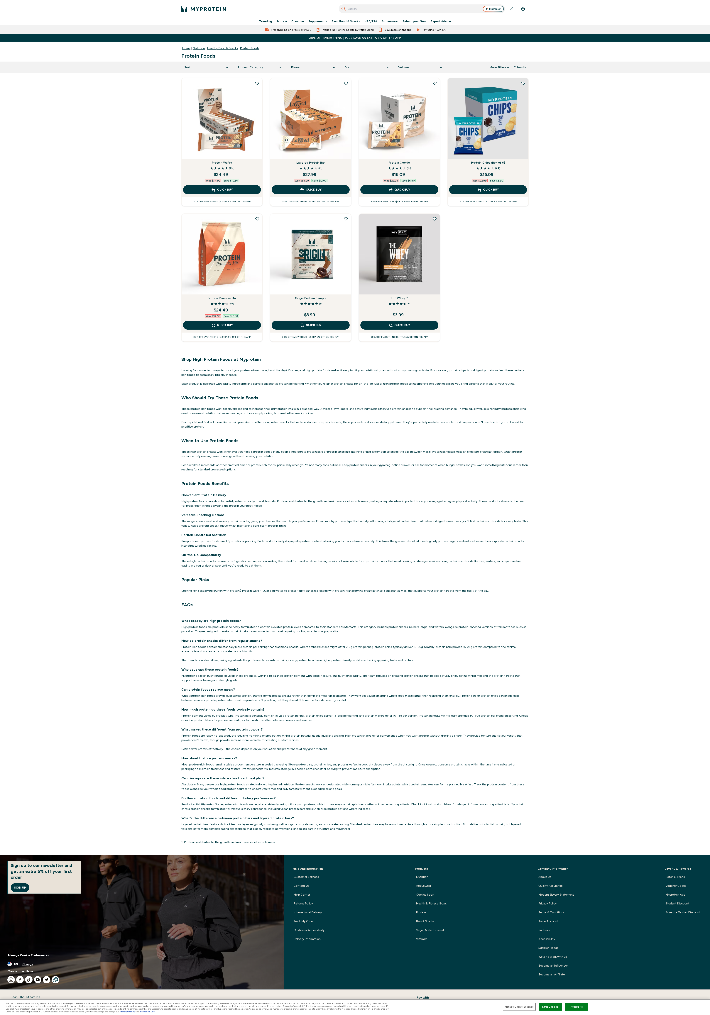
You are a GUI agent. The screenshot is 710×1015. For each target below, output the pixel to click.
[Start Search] (343, 8)
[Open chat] (55, 979)
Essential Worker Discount (682, 912)
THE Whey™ (399, 298)
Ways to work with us (552, 956)
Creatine (297, 21)
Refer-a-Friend (675, 876)
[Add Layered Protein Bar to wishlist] (346, 83)
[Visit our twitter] (46, 979)
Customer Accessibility (309, 930)
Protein (281, 21)
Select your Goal (414, 21)
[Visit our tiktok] (29, 979)
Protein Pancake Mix (222, 298)
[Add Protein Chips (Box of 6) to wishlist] (523, 83)
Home (186, 48)
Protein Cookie (399, 162)
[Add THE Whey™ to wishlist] (434, 219)
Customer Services (306, 876)
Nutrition (199, 48)
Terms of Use (147, 1011)
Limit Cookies (550, 1006)
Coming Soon (425, 894)
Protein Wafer (222, 162)
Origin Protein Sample (310, 298)
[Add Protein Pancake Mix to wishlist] (257, 219)
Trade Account (548, 921)
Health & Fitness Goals (431, 903)
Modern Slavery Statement (556, 894)
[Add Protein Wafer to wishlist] (257, 83)
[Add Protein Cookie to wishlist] (434, 83)
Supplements (317, 21)
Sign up (20, 887)
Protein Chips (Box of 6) (488, 162)
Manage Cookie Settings (519, 1006)
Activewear (390, 21)
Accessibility (546, 939)
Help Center (302, 894)
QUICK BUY (225, 189)
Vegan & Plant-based (430, 930)
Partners (544, 930)
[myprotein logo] (203, 9)
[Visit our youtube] (37, 979)
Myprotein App (675, 894)
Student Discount (677, 903)
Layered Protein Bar (310, 162)
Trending (265, 21)
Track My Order (304, 921)
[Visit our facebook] (20, 979)
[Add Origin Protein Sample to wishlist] (346, 219)
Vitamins (421, 939)
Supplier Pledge (548, 947)
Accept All (577, 1006)
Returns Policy (303, 903)
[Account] (512, 8)
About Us (544, 876)
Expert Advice (441, 21)
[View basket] (523, 9)
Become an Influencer (553, 965)
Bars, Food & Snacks (346, 21)
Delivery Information (307, 939)
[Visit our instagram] (11, 979)
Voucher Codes (675, 885)
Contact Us (301, 885)
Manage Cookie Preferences (28, 955)
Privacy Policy (547, 903)
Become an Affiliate (551, 974)
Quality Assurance (550, 885)
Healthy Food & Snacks (222, 48)
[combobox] (422, 8)
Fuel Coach (495, 9)
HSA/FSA (370, 21)
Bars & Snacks (425, 921)
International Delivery (308, 912)
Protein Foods (249, 48)
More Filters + (499, 67)
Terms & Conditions (551, 912)
